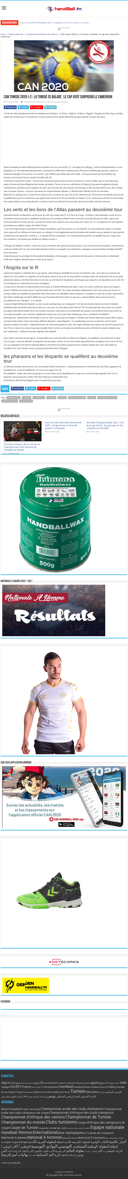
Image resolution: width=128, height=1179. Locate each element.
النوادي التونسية (44, 1146)
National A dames (14, 1137)
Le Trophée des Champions (99, 1133)
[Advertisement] (64, 144)
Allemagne (15, 1083)
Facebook (5, 1001)
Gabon (62, 398)
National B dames (70, 1138)
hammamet (53, 1087)
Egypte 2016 (104, 1083)
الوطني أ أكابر (21, 1146)
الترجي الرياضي (113, 1091)
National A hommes (44, 1137)
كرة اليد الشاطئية (68, 1155)
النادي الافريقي (88, 1096)
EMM (123, 1082)
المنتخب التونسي (72, 1146)
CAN (45, 1083)
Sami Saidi (52, 1092)
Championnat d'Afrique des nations (42, 34)
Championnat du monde (23, 1122)
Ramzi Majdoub (10, 401)
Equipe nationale (16, 34)
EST (18, 1087)
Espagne (5, 1087)
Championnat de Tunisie (88, 1117)
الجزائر (102, 1092)
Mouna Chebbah (8, 1092)
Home (3, 34)
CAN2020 (51, 398)
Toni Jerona (26, 401)
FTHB (44, 1087)
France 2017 (37, 1087)
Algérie (27, 398)
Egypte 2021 (114, 1083)
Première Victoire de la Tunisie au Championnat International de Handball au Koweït (22, 447)
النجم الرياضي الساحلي (68, 1096)
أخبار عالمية (117, 1142)
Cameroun (39, 398)
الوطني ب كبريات (91, 1151)
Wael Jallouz (92, 1091)
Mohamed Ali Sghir (107, 398)
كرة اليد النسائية (40, 1096)
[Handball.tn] (64, 8)
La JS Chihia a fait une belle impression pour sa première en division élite (51, 22)
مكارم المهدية (16, 1096)
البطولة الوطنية (98, 1146)
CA (42, 1083)
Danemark (86, 1083)
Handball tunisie (98, 1087)
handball (66, 1087)
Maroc (92, 398)
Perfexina (69, 1172)
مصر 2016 (27, 1096)
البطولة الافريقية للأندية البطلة (73, 1142)
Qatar (36, 1092)
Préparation (28, 1092)
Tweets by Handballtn (11, 1163)
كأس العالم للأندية (15, 1151)
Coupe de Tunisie (73, 1083)
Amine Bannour (26, 1083)
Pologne (19, 1092)
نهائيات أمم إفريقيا (14, 1155)
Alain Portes (13, 398)
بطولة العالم (75, 1151)
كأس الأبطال (27, 1151)
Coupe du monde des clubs (52, 1128)
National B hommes (91, 1137)
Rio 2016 (43, 1092)
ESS (12, 1087)
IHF (107, 1087)
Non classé (110, 1138)
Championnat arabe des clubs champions (72, 1109)
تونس (51, 1096)
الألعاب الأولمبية (99, 1142)
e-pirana (59, 1172)
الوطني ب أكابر (105, 1150)
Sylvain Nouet (64, 1092)
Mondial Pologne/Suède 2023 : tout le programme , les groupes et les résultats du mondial (105, 425)
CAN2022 (61, 1083)
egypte (94, 1082)
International (45, 1132)
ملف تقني (32, 1155)
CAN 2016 (53, 1083)
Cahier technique (31, 1109)
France (26, 1087)
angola (36, 1083)
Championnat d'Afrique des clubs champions (81, 1113)
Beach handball (11, 1109)
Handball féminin (82, 1087)
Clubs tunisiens (61, 1122)
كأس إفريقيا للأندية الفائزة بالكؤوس (50, 1151)
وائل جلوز (5, 1096)
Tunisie (77, 1091)
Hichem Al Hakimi (77, 398)
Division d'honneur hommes (78, 1128)
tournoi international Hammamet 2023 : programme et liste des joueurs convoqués (63, 425)
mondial (121, 1087)
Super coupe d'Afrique (16, 1142)
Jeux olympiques (70, 1133)
